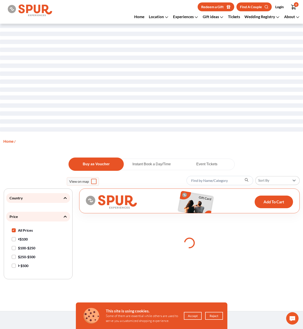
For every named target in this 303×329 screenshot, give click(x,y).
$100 (24, 239)
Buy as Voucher (96, 164)
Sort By (263, 180)
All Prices (25, 230)
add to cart (274, 201)
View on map (79, 181)
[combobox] (220, 180)
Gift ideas (211, 16)
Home (139, 16)
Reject (214, 316)
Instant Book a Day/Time (151, 164)
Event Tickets (206, 164)
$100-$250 (26, 248)
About (290, 16)
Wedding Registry (260, 16)
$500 (24, 266)
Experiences (183, 16)
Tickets (234, 16)
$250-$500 (26, 257)
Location (157, 16)
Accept (193, 316)
